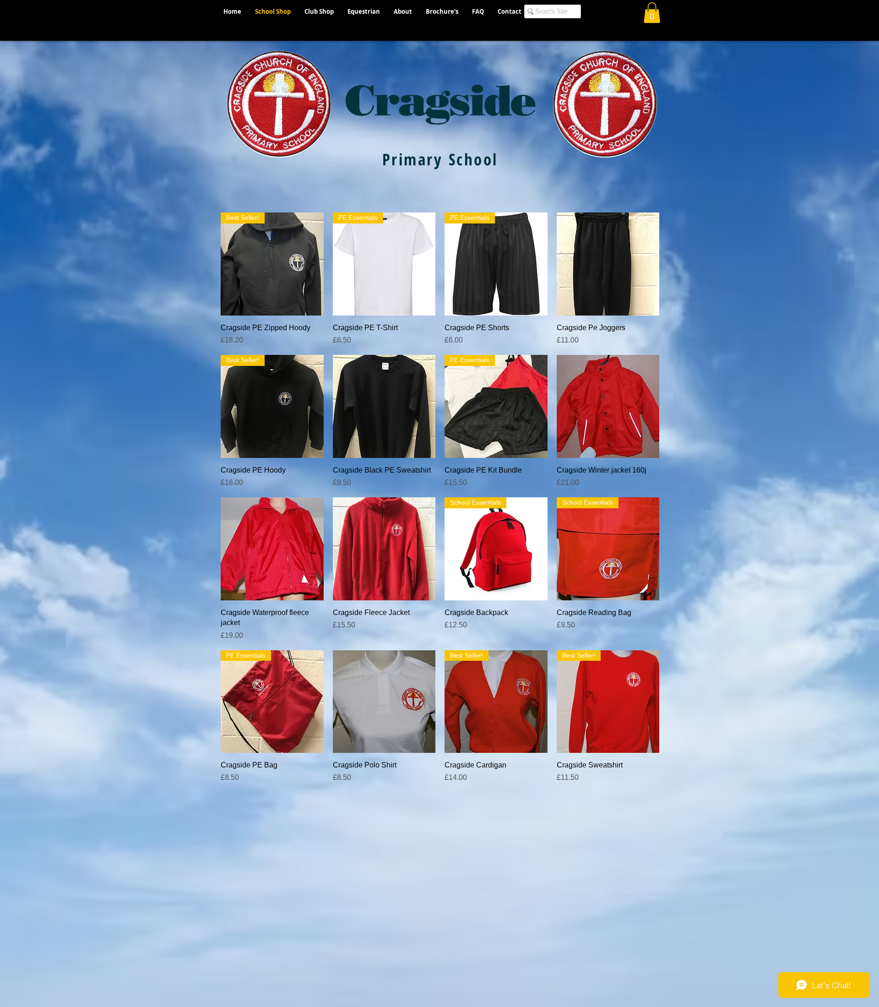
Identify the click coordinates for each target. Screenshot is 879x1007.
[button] (652, 12)
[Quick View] (608, 264)
